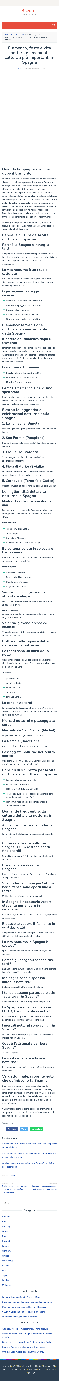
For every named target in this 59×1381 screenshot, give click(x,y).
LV (8, 1369)
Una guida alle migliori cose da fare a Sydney (23, 1351)
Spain (13, 1175)
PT (21, 1369)
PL (25, 1369)
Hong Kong (7, 1260)
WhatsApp (37, 1129)
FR (35, 1365)
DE (39, 1365)
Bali (4, 1221)
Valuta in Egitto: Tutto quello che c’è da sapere (23, 1311)
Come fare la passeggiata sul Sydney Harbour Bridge (27, 1341)
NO (16, 1369)
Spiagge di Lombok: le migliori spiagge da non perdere (27, 1301)
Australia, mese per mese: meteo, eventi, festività (25, 1328)
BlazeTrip (29, 10)
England (6, 1240)
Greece (5, 1255)
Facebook (12, 1129)
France (5, 1245)
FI (31, 1365)
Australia (6, 1216)
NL (18, 1365)
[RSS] (29, 3)
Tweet (24, 1129)
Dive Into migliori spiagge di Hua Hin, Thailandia (24, 1306)
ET (23, 1365)
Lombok (6, 1280)
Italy (4, 1270)
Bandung (6, 1226)
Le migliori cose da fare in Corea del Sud (21, 1296)
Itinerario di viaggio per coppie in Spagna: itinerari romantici (44, 1186)
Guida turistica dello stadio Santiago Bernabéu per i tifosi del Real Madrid (28, 1165)
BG (4, 1365)
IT (4, 1369)
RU (35, 1369)
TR (25, 1372)
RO (30, 1369)
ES (48, 1369)
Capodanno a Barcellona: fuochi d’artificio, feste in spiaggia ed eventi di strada (29, 1145)
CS (9, 1365)
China (5, 1231)
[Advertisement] (29, 103)
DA (14, 1365)
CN (34, 1372)
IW (48, 1365)
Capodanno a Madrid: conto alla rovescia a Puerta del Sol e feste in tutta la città (29, 1155)
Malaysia (6, 1285)
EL (44, 1365)
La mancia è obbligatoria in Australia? (19, 1316)
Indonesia (6, 1265)
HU (53, 1365)
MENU (52, 25)
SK (39, 1369)
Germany (6, 1250)
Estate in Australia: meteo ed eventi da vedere (23, 1346)
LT (12, 1369)
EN (27, 1365)
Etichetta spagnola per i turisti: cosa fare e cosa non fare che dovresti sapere (14, 1187)
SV (53, 1369)
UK (29, 1372)
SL (44, 1369)
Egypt (5, 1236)
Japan (5, 1275)
